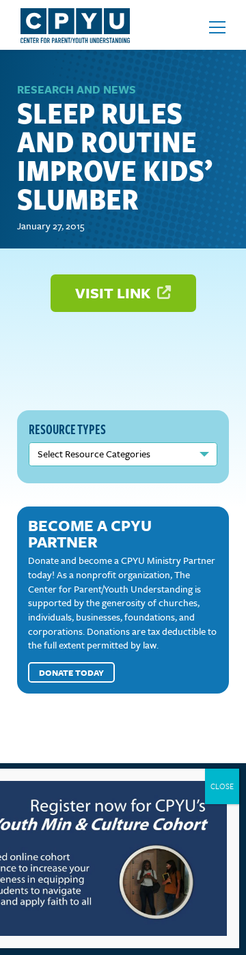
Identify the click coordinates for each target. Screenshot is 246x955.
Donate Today (71, 672)
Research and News (76, 89)
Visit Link (114, 292)
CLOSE (222, 786)
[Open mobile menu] (217, 27)
